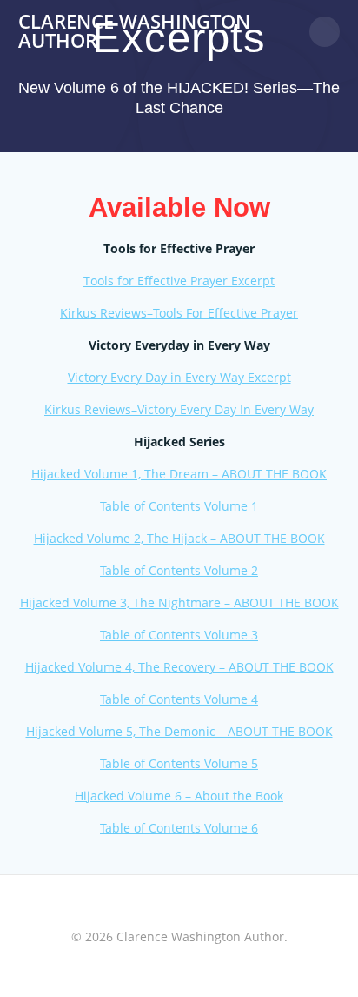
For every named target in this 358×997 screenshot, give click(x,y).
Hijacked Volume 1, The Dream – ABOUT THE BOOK (179, 473)
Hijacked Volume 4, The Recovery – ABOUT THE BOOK (179, 667)
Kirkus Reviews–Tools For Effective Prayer (179, 312)
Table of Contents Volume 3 (179, 634)
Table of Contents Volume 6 (179, 828)
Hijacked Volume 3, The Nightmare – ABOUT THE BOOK (179, 602)
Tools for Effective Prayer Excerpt (179, 280)
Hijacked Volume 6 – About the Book (179, 795)
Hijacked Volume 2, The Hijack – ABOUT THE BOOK (179, 538)
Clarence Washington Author (134, 31)
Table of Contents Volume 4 (179, 699)
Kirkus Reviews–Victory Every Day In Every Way (179, 409)
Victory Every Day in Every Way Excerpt (179, 377)
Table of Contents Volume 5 (179, 763)
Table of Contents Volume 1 (179, 506)
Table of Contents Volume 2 (179, 570)
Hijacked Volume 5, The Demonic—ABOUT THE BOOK (179, 731)
